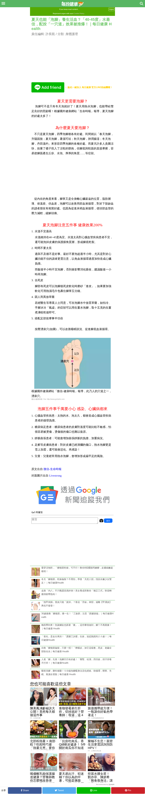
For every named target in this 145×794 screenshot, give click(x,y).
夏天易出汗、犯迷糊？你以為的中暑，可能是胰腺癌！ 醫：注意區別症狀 (71, 780)
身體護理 (71, 34)
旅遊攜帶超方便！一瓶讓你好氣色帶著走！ (100, 712)
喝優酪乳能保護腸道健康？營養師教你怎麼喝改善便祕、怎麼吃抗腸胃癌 (42, 780)
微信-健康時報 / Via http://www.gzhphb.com (48, 399)
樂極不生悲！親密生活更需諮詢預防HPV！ (100, 744)
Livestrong (55, 475)
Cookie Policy (79, 14)
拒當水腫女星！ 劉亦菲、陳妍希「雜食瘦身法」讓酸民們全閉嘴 (100, 779)
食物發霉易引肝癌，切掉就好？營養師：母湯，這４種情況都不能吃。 (71, 713)
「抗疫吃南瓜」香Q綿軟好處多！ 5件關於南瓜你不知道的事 (72, 746)
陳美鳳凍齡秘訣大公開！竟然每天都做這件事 (42, 712)
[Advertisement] (72, 56)
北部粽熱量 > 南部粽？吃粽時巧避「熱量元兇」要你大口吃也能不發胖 (42, 746)
